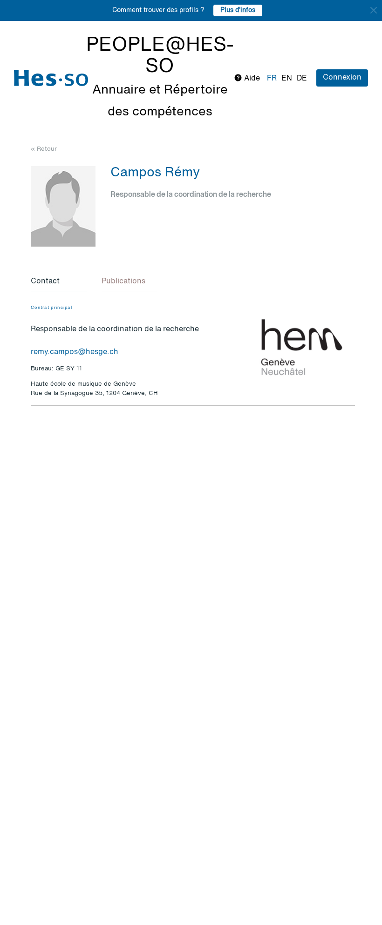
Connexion (342, 77)
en (286, 78)
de (302, 78)
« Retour (44, 149)
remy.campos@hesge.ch (74, 352)
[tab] (59, 282)
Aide (251, 78)
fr (272, 78)
